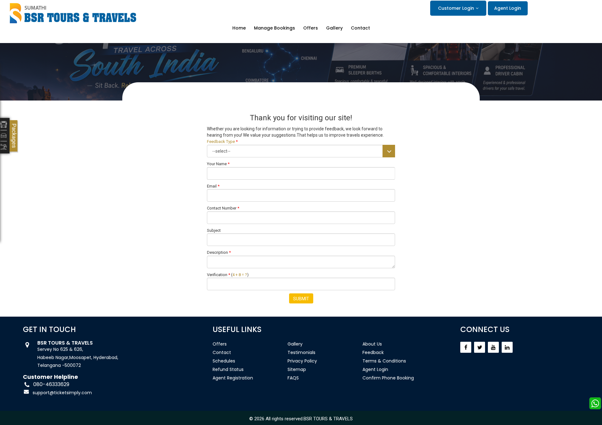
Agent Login (507, 8)
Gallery (334, 28)
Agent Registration (233, 378)
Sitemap (297, 369)
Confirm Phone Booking (388, 378)
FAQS (293, 378)
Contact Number (223, 208)
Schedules (224, 361)
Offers (310, 28)
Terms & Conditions (384, 361)
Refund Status (228, 369)
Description (219, 252)
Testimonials (301, 352)
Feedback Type (222, 141)
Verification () (228, 274)
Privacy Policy (302, 361)
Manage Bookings (274, 28)
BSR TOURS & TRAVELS (328, 419)
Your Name (218, 163)
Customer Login (456, 8)
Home (239, 28)
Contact (360, 28)
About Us (372, 344)
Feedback (373, 352)
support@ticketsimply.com (62, 393)
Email (213, 186)
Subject (214, 230)
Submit (301, 298)
